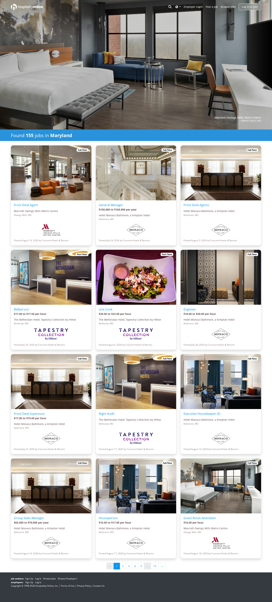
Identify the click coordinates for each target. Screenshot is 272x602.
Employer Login (193, 7)
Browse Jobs (228, 7)
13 (154, 566)
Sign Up (29, 578)
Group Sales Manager (29, 518)
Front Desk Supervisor (29, 414)
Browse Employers (67, 578)
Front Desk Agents (196, 205)
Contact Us (99, 585)
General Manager (111, 205)
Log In (38, 578)
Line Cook (105, 309)
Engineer (190, 309)
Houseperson (108, 518)
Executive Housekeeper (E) (202, 414)
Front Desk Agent (26, 205)
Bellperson (21, 309)
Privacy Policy (84, 585)
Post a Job (212, 7)
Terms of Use (68, 585)
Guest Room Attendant (200, 518)
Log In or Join (250, 7)
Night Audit (107, 414)
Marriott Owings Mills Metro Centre (237, 117)
